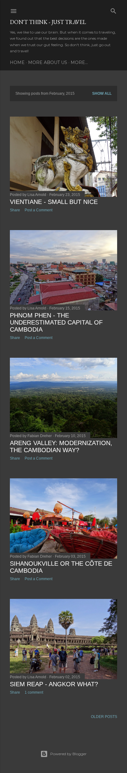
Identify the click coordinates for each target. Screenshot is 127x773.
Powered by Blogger (68, 753)
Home (17, 62)
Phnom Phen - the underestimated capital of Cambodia (56, 322)
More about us (47, 62)
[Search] (113, 10)
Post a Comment (38, 210)
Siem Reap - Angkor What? (54, 684)
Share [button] (15, 210)
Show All (102, 93)
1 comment (34, 692)
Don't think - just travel (48, 22)
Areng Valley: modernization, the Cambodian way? (61, 446)
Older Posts (104, 717)
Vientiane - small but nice (54, 201)
